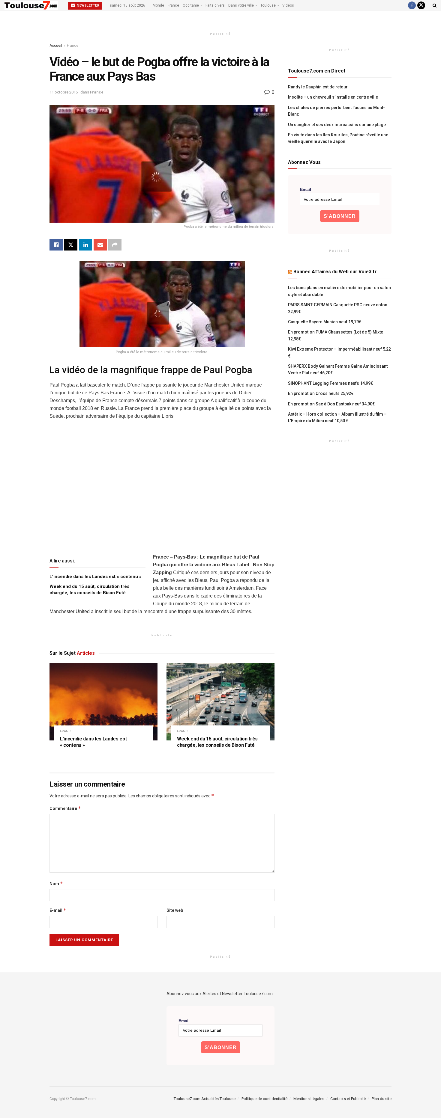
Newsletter (88, 5)
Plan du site (382, 1098)
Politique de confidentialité (264, 1098)
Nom (56, 883)
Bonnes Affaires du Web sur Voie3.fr (335, 271)
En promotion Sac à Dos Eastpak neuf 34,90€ (331, 404)
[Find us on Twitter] (421, 5)
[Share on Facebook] (56, 245)
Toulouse (268, 5)
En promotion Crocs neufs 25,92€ (320, 393)
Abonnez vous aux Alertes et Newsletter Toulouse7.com (219, 993)
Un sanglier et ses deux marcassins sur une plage (337, 124)
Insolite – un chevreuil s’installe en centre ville (333, 97)
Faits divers (215, 5)
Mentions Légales (308, 1098)
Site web (174, 910)
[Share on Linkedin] (85, 245)
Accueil (56, 45)
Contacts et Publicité (348, 1098)
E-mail (58, 910)
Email (305, 189)
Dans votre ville (241, 5)
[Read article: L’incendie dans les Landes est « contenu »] (104, 701)
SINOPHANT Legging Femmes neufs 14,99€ (330, 383)
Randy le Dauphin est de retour (318, 87)
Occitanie (191, 5)
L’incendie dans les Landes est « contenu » (96, 576)
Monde (158, 5)
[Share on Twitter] (70, 245)
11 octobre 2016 (64, 92)
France (173, 5)
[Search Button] (434, 5)
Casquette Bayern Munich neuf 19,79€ (324, 321)
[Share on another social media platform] (115, 245)
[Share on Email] (100, 245)
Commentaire (65, 808)
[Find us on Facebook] (412, 5)
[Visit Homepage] (31, 5)
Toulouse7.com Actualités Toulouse (205, 1098)
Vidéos (288, 5)
